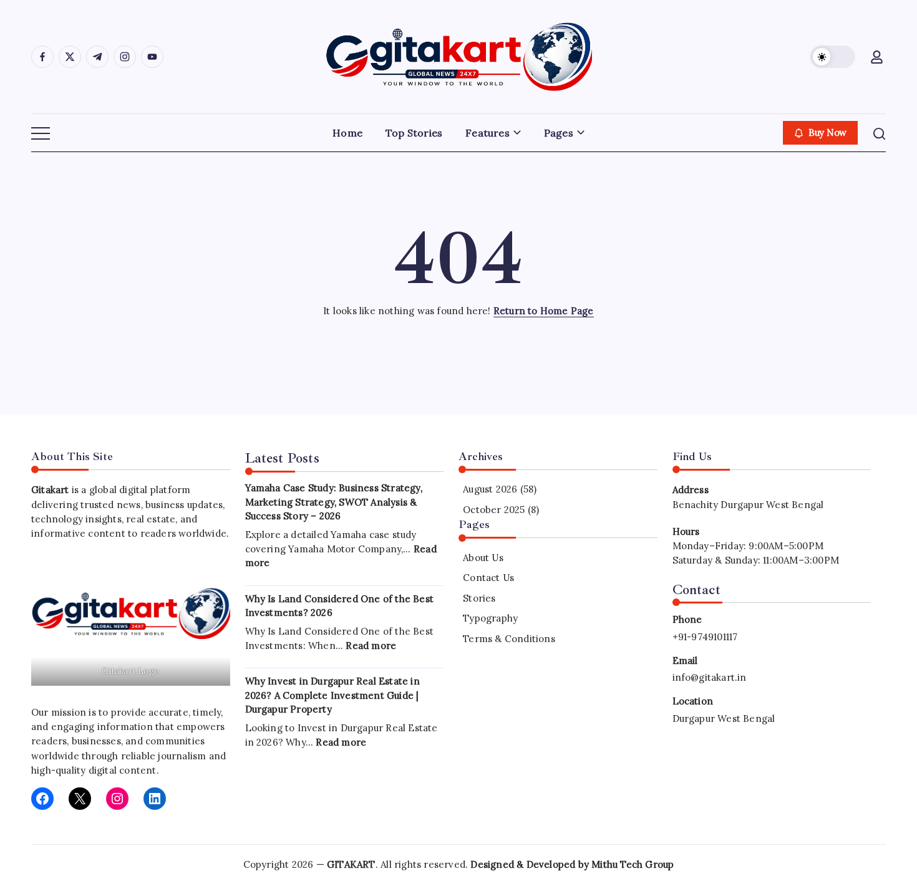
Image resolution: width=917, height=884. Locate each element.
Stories (479, 598)
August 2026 (490, 489)
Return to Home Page (543, 311)
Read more (371, 645)
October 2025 (494, 510)
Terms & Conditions (509, 639)
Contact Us (488, 578)
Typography (490, 618)
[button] (832, 57)
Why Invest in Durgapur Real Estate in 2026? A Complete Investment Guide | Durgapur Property (332, 695)
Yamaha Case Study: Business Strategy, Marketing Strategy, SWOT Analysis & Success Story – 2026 (333, 502)
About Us (483, 558)
